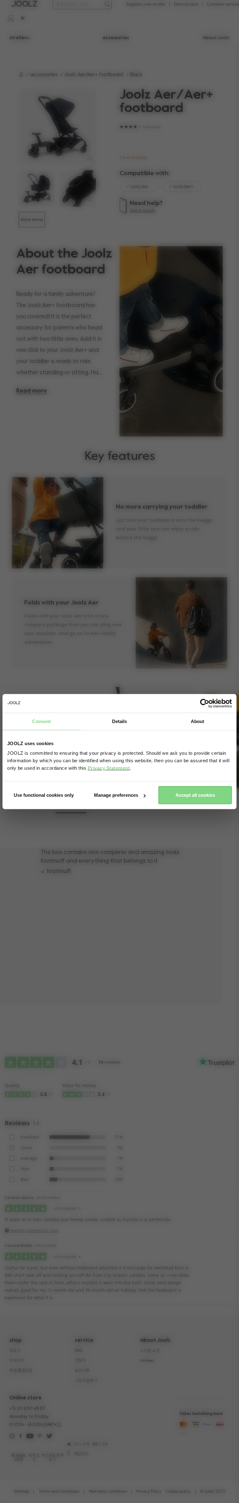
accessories (44, 74)
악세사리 (16, 1361)
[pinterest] (40, 1437)
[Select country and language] (20, 17)
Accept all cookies (195, 795)
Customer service (223, 4)
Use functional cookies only (44, 795)
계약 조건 (34, 1458)
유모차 (15, 1351)
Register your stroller (146, 4)
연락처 (80, 1361)
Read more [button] (31, 391)
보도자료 (82, 1371)
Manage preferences (116, 795)
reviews (147, 1361)
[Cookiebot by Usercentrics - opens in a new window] (204, 703)
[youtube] (29, 1437)
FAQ (78, 1351)
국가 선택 (82, 1444)
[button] (71, 812)
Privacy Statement (109, 768)
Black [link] (136, 74)
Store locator (186, 4)
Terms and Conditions (59, 1492)
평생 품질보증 (21, 1371)
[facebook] (20, 1437)
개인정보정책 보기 (52, 1458)
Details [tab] (119, 721)
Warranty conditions (108, 1492)
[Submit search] (107, 4)
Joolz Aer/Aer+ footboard (93, 74)
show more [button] (32, 219)
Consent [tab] (41, 721)
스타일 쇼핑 (150, 1351)
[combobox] (78, 4)
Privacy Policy (149, 1492)
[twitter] (49, 1437)
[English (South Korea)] (68, 1444)
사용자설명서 (86, 1381)
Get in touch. (143, 210)
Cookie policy (178, 1492)
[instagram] (12, 1437)
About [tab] (197, 721)
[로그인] (7, 17)
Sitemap (21, 1492)
